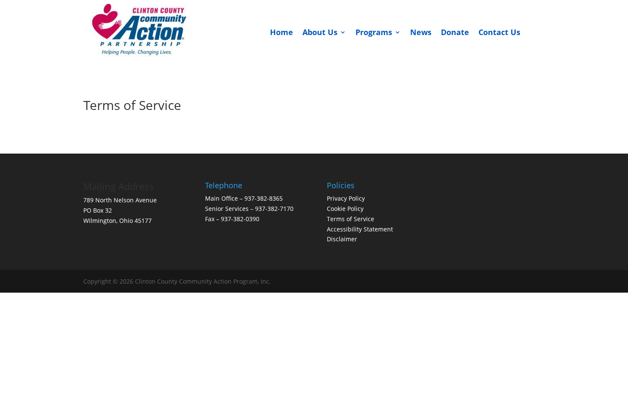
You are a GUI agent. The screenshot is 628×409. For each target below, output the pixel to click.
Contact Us (499, 32)
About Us (319, 32)
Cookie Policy (345, 208)
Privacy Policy (346, 198)
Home (281, 32)
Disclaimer (343, 239)
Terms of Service (350, 219)
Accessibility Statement (360, 229)
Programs (373, 32)
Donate (455, 32)
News (420, 32)
